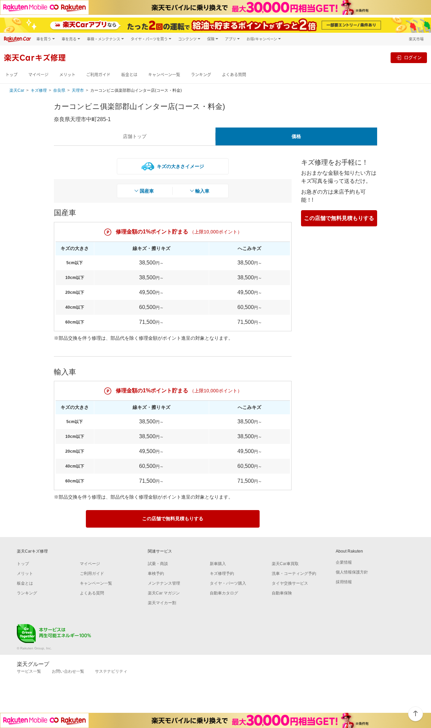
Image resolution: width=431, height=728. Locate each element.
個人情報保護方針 (352, 572)
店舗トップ (134, 136)
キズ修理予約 (222, 573)
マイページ (38, 75)
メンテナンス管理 (164, 583)
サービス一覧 (29, 671)
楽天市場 (416, 38)
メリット (67, 75)
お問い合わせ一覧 (68, 671)
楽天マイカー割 (162, 602)
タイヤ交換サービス (290, 583)
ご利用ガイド (98, 75)
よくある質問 (234, 75)
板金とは (129, 75)
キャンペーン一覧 (164, 75)
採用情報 (344, 582)
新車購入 (218, 563)
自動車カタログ (224, 593)
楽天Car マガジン (164, 593)
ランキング (201, 75)
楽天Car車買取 (285, 563)
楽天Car (16, 90)
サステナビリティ (111, 671)
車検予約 (156, 573)
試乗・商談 (158, 563)
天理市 (78, 90)
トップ (11, 75)
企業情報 (344, 562)
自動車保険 (282, 593)
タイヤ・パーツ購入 (228, 583)
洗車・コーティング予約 (294, 573)
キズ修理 (39, 90)
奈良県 (59, 90)
